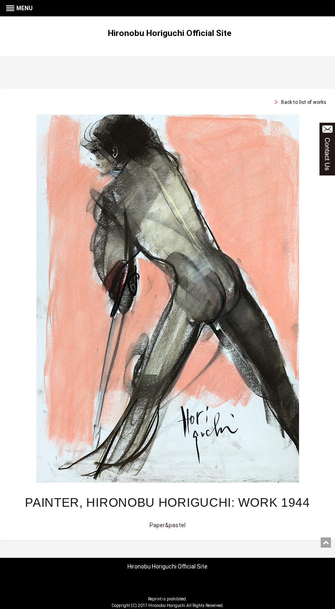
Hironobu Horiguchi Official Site (169, 33)
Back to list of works (303, 102)
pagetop (326, 542)
